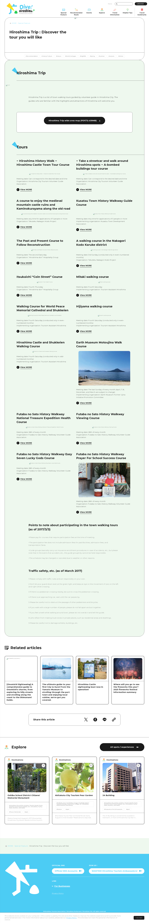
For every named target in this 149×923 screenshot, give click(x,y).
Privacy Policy (71, 918)
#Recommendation (32, 56)
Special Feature (24, 23)
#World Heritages (70, 56)
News (110, 4)
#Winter (120, 56)
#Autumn (111, 56)
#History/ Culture (47, 56)
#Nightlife (83, 56)
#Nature (58, 56)
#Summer (102, 56)
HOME (14, 23)
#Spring (92, 56)
